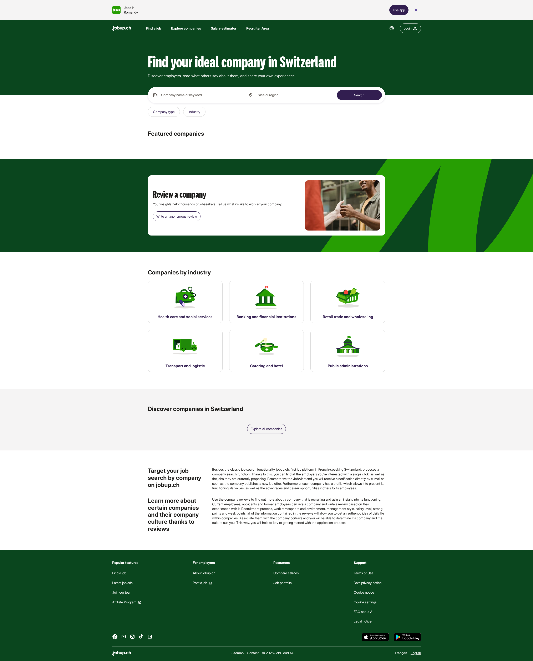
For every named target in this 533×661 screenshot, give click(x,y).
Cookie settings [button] (365, 602)
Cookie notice (364, 592)
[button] (164, 112)
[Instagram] (132, 636)
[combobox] (195, 95)
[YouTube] (123, 636)
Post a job (200, 583)
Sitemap (238, 653)
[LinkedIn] (150, 636)
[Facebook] (115, 636)
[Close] (416, 10)
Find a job (153, 28)
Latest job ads (122, 583)
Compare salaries (286, 573)
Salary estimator (223, 28)
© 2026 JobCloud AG (278, 653)
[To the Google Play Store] (407, 637)
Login (407, 28)
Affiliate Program (124, 602)
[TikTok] (141, 636)
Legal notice (363, 621)
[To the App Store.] (375, 637)
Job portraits (282, 583)
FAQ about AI (363, 612)
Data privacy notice (368, 583)
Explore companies (186, 28)
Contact (253, 653)
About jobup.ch (204, 573)
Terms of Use (363, 573)
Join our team (122, 592)
